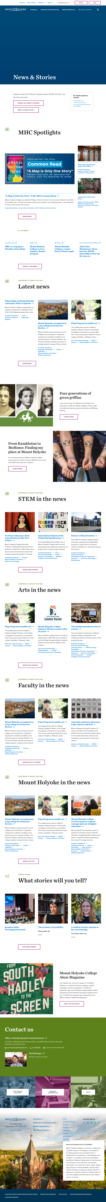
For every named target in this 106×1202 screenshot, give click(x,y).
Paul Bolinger (35, 1053)
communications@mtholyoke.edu (82, 104)
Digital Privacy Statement (48, 1194)
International (30, 208)
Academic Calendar (69, 1127)
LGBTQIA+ (41, 351)
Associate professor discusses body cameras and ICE (85, 723)
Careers (65, 1133)
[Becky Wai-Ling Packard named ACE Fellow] (89, 153)
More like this (28, 861)
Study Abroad (75, 560)
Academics (33, 9)
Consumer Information (66, 1139)
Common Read (22, 208)
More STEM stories (30, 570)
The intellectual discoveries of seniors (85, 627)
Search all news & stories (28, 103)
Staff (36, 208)
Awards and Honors (83, 171)
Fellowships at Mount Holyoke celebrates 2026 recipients (19, 302)
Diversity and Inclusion (84, 205)
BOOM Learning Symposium (86, 203)
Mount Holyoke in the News (47, 353)
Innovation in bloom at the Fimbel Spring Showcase (51, 536)
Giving (65, 1119)
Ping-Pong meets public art (84, 323)
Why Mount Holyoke (85, 9)
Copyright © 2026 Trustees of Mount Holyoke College (21, 1194)
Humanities (95, 205)
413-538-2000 (16, 1130)
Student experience (44, 355)
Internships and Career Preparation (82, 556)
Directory (22, 2)
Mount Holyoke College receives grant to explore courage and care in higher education (84, 822)
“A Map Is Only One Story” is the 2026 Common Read (30, 196)
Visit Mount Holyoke (69, 1121)
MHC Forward (86, 847)
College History (43, 650)
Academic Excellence (11, 208)
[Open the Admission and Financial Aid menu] (50, 12)
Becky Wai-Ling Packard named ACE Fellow (86, 165)
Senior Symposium (77, 655)
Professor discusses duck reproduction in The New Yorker (17, 538)
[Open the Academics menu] (34, 12)
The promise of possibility (50, 927)
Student (7, 319)
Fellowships (25, 317)
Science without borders (83, 535)
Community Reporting (11, 1197)
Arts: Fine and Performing (79, 340)
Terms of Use (63, 1194)
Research (74, 558)
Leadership (81, 173)
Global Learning (91, 647)
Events (49, 2)
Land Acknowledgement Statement (81, 1194)
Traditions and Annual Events (47, 208)
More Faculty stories (31, 762)
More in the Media (30, 266)
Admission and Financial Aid (50, 9)
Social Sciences (89, 173)
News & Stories (31, 2)
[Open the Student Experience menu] (68, 12)
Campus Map (67, 1136)
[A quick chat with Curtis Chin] (89, 186)
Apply (81, 2)
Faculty (92, 171)
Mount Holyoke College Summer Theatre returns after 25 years (53, 629)
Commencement (76, 647)
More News (27, 216)
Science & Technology (12, 561)
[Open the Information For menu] (67, 3)
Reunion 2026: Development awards (15, 928)
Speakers (80, 207)
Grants (89, 845)
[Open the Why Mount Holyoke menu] (85, 12)
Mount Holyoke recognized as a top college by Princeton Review (52, 325)
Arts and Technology (45, 554)
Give (94, 2)
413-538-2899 (77, 106)
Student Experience (68, 9)
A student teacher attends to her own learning (84, 928)
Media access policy (26, 110)
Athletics (40, 2)
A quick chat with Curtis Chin (86, 198)
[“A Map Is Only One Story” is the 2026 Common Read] (40, 169)
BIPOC (96, 202)
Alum (24, 315)
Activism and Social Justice (86, 202)
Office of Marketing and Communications (24, 1038)
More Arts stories (30, 665)
